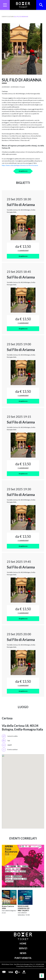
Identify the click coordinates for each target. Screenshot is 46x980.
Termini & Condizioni (38, 966)
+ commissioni (23, 250)
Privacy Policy (20, 966)
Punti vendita (23, 958)
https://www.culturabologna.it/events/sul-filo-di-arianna (20, 165)
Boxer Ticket (9, 964)
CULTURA (10, 16)
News (23, 953)
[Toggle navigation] (5, 5)
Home (23, 943)
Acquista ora (23, 171)
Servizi (23, 948)
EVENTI (4, 16)
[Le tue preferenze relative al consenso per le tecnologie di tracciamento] (41, 975)
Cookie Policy (28, 966)
